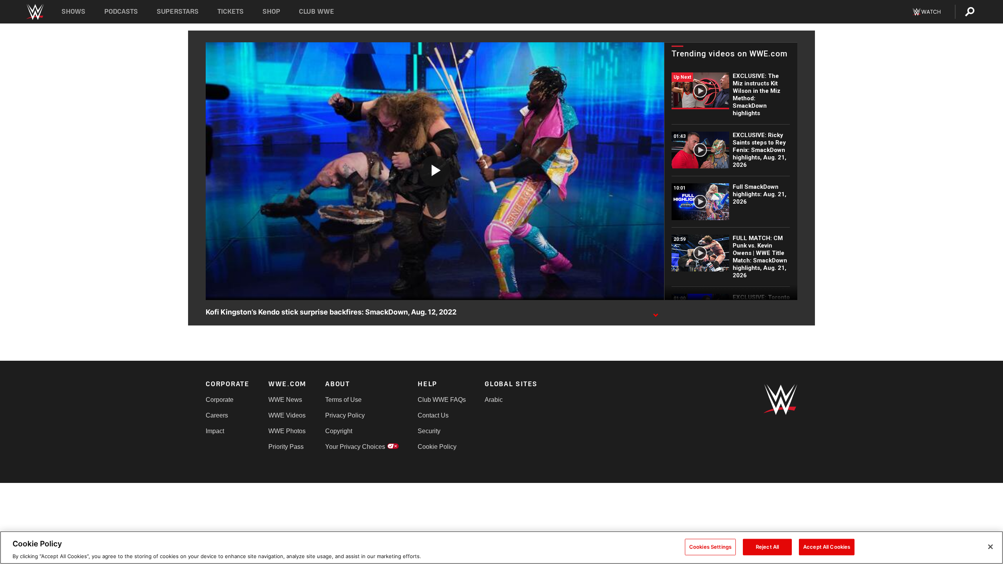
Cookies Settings (710, 546)
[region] (501, 547)
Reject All (767, 546)
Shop (271, 11)
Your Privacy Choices (355, 446)
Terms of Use (343, 399)
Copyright (338, 431)
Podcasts (121, 11)
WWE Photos (287, 431)
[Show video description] (655, 312)
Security (429, 431)
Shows (73, 11)
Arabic (494, 399)
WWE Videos (287, 415)
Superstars (178, 11)
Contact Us (433, 415)
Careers (217, 415)
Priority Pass (286, 446)
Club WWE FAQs (442, 399)
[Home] (34, 12)
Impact (215, 431)
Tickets (230, 11)
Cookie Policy (437, 446)
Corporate (220, 399)
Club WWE (316, 11)
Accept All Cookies (826, 546)
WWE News (285, 399)
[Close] (990, 546)
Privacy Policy (345, 415)
